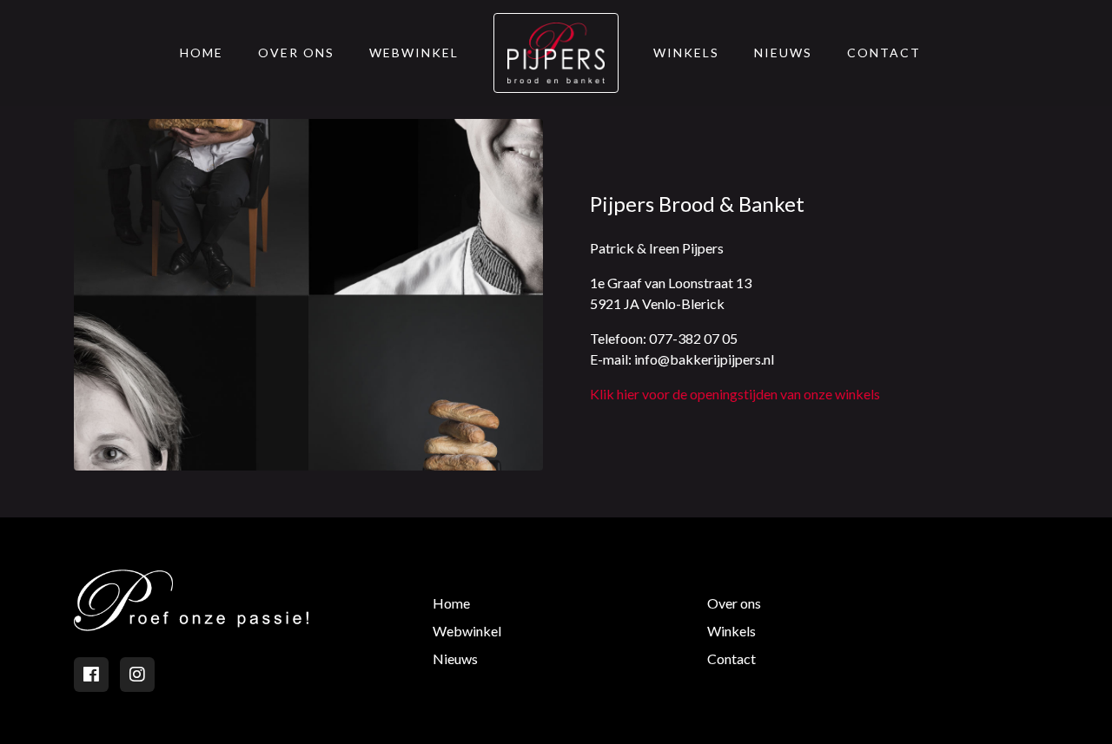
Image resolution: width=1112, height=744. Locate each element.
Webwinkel (414, 52)
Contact (884, 52)
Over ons (296, 52)
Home (201, 52)
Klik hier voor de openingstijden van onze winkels (735, 393)
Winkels (686, 52)
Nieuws (783, 52)
